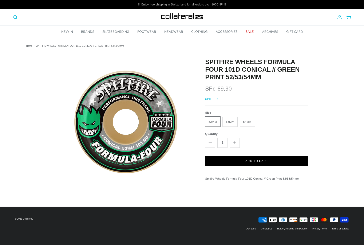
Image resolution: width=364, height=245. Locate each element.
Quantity (211, 134)
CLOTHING (199, 32)
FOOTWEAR (146, 32)
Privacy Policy (319, 228)
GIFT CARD (294, 32)
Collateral (27, 218)
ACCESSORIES (226, 32)
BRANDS (87, 32)
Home (29, 46)
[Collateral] (182, 17)
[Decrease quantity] (210, 143)
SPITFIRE (211, 98)
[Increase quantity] (235, 143)
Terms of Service (340, 228)
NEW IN (67, 32)
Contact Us (266, 228)
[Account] (338, 17)
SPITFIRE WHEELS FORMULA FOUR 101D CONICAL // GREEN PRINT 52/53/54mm (80, 46)
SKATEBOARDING (115, 32)
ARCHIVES (270, 32)
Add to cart (256, 161)
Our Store (251, 228)
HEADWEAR (173, 32)
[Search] (15, 17)
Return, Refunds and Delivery (292, 228)
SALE (250, 32)
